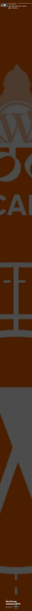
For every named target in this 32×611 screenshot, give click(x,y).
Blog (13, 6)
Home (9, 6)
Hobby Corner (18, 6)
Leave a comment (9, 607)
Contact (24, 6)
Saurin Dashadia (12, 3)
